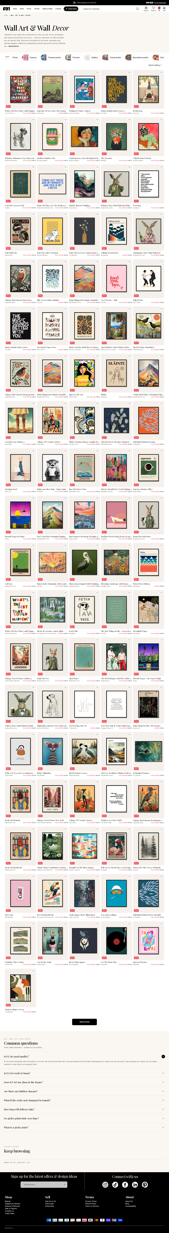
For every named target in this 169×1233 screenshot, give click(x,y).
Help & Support (11, 1208)
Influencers (49, 1206)
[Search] (137, 9)
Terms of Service (92, 1206)
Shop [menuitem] (15, 9)
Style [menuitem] (22, 9)
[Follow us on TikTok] (115, 1185)
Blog (127, 1204)
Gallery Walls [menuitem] (47, 9)
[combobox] (110, 9)
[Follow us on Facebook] (125, 1185)
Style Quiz (72, 9)
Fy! (12, 1228)
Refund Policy (90, 1204)
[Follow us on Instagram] (105, 1185)
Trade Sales (9, 1213)
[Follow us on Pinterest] (145, 1185)
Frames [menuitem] (58, 9)
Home (6, 15)
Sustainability (130, 1206)
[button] (155, 65)
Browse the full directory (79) (16, 1162)
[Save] (33, 72)
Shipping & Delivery (12, 1204)
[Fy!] (6, 9)
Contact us (9, 1211)
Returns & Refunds (12, 1206)
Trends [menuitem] (36, 9)
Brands (8, 1201)
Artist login (49, 1204)
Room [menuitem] (29, 9)
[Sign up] (64, 1184)
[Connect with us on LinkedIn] (135, 1185)
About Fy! (129, 1201)
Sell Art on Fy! (50, 1201)
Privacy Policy (91, 1201)
